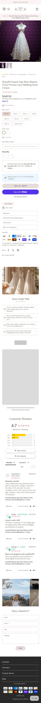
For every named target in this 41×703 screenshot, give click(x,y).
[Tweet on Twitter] (13, 250)
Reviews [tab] (9, 462)
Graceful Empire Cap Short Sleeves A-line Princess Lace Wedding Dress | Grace (19, 499)
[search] (8, 9)
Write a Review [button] (21, 451)
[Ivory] (3, 132)
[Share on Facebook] (8, 250)
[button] (20, 186)
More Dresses (8, 204)
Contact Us (21, 177)
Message (6, 636)
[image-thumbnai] (2, 65)
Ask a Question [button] (21, 456)
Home (4, 16)
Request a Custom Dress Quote (20, 2)
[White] (7, 132)
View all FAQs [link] (20, 302)
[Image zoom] (20, 41)
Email (6, 623)
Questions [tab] (22, 462)
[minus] (4, 156)
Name (6, 617)
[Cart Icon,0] (36, 9)
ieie (23, 696)
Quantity (5, 151)
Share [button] (9, 506)
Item (5, 630)
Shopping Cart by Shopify (20, 699)
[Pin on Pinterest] (18, 250)
